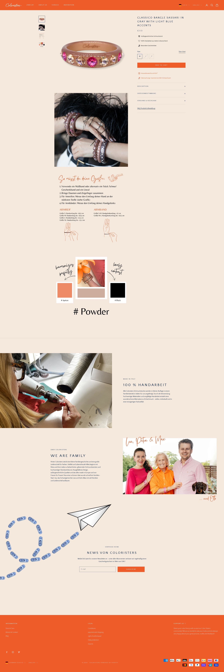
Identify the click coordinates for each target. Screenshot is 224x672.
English (196, 5)
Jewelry (30, 5)
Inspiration (69, 5)
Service (55, 5)
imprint (90, 644)
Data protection (93, 640)
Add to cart (161, 65)
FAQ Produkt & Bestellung (146, 108)
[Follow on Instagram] (13, 652)
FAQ (7, 636)
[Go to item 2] (41, 27)
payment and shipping (95, 632)
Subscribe (131, 569)
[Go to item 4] (41, 44)
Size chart (182, 52)
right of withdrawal (94, 636)
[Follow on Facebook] (7, 652)
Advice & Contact (12, 632)
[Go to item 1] (41, 19)
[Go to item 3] (41, 36)
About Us (43, 5)
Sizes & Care (10, 628)
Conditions (92, 628)
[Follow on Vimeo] (19, 652)
